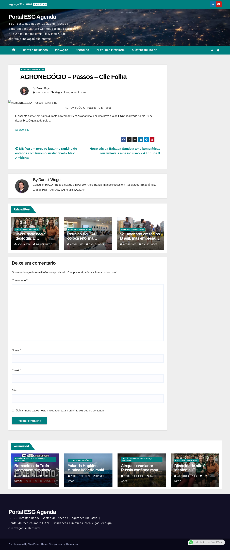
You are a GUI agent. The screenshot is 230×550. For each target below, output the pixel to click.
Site (14, 390)
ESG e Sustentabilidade (32, 69)
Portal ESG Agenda (32, 17)
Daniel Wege (43, 88)
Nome (16, 350)
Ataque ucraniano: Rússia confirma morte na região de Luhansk (140, 469)
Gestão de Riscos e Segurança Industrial (30, 459)
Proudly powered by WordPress (24, 544)
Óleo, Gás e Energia (110, 50)
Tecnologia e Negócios (80, 460)
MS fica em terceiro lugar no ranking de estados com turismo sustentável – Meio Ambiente (46, 153)
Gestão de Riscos (35, 50)
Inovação (61, 50)
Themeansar (72, 544)
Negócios (82, 50)
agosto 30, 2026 (28, 476)
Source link (22, 129)
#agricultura (62, 92)
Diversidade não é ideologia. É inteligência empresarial (194, 469)
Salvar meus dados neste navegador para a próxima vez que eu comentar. (60, 410)
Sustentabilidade (144, 50)
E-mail (16, 370)
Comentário (19, 280)
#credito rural (78, 92)
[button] (212, 50)
